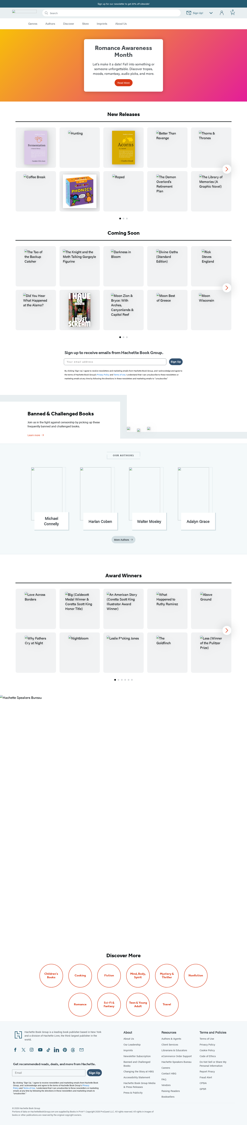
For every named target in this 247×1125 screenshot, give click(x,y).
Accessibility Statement (137, 1077)
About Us (129, 1038)
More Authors (121, 539)
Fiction (109, 975)
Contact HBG (168, 1073)
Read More (123, 82)
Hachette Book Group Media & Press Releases (139, 1085)
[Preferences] (211, 13)
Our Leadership (132, 1044)
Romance (80, 1004)
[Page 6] (132, 680)
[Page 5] (128, 680)
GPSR (203, 1089)
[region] (123, 169)
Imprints (102, 24)
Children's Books (51, 975)
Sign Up (176, 361)
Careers (165, 1067)
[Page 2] (123, 218)
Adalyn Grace (198, 521)
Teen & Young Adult (138, 1004)
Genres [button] (32, 24)
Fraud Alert (206, 1077)
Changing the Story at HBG (139, 1071)
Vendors (166, 1085)
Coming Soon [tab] (124, 233)
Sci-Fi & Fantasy (109, 1004)
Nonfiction (196, 975)
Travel (167, 1004)
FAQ (163, 1079)
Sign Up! (198, 13)
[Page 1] (120, 218)
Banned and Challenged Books (137, 1063)
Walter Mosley (149, 521)
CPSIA (203, 1083)
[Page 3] (127, 218)
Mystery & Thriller (167, 975)
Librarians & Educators (174, 1050)
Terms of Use (207, 1038)
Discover (68, 24)
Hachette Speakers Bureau (176, 1061)
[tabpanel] (123, 173)
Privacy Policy (207, 1044)
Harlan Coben (100, 521)
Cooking (80, 975)
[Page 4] (125, 680)
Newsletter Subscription (137, 1056)
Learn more (34, 435)
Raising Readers (170, 1091)
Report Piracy (207, 1071)
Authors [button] (50, 24)
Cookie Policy (207, 1050)
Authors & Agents (171, 1038)
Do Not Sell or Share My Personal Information (213, 1063)
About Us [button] (121, 24)
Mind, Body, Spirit (138, 975)
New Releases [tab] (123, 114)
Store (85, 24)
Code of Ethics (208, 1056)
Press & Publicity (133, 1092)
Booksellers (167, 1096)
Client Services (169, 1044)
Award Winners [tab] (123, 575)
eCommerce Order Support (176, 1056)
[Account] (222, 13)
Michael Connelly (51, 521)
